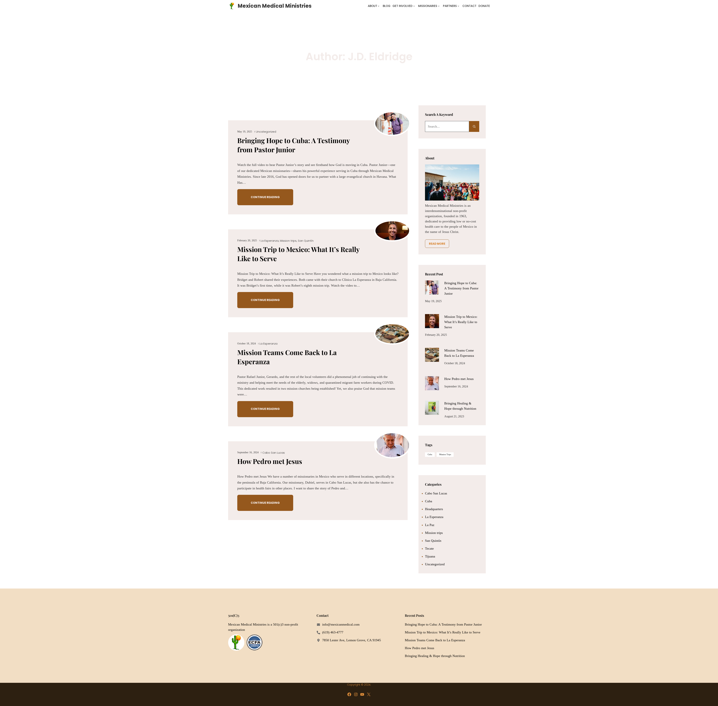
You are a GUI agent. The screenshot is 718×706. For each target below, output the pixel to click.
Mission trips (288, 241)
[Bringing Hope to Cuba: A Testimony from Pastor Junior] (432, 287)
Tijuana (430, 556)
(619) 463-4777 (332, 632)
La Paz (429, 525)
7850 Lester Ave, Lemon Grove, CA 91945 (351, 640)
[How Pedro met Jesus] (432, 383)
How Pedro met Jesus (269, 461)
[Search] (474, 126)
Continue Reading (265, 197)
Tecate (429, 548)
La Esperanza (270, 241)
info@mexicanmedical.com (341, 624)
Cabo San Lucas (273, 453)
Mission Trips (445, 454)
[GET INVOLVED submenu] (414, 6)
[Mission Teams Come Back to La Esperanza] (432, 355)
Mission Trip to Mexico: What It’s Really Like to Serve (298, 254)
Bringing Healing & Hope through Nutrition (435, 656)
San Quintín (306, 241)
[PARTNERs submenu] (458, 6)
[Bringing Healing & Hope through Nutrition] (432, 408)
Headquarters (434, 509)
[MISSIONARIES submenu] (439, 6)
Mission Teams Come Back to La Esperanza (287, 357)
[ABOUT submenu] (378, 6)
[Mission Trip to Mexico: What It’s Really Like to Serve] (432, 321)
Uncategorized (266, 132)
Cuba (430, 454)
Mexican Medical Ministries (275, 6)
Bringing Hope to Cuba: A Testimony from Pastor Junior (293, 145)
